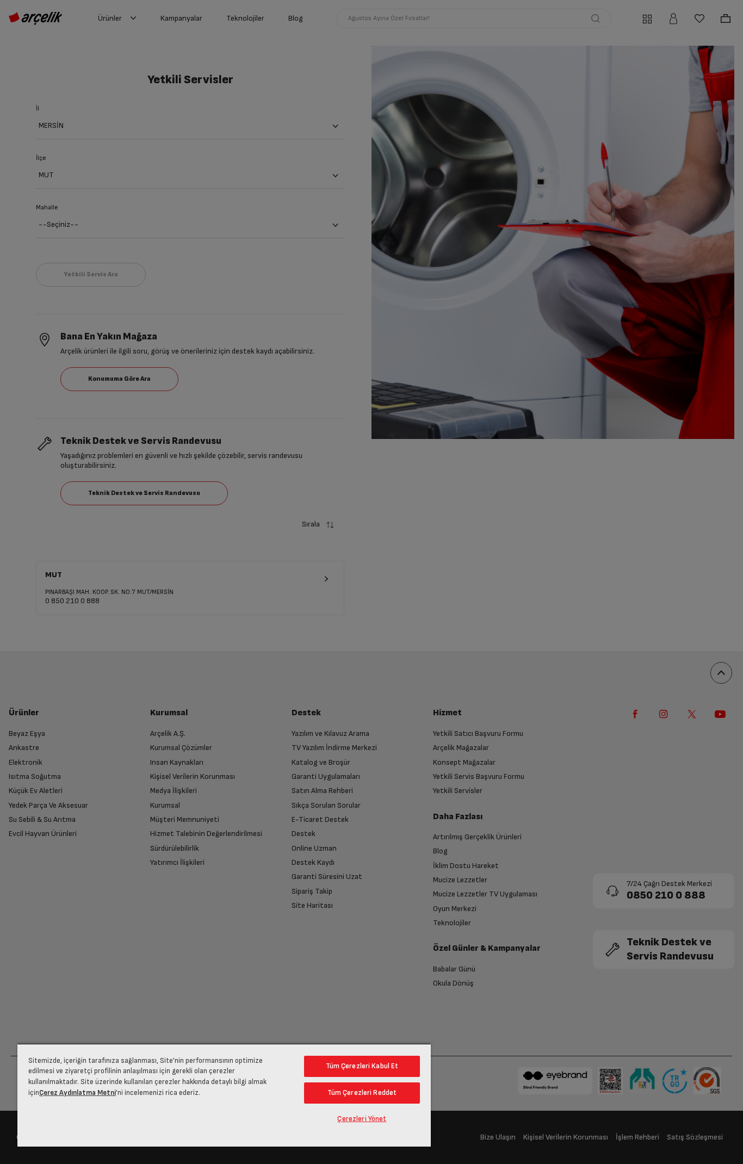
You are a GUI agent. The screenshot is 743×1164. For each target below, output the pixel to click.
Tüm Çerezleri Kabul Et (362, 1066)
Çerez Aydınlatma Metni (77, 1092)
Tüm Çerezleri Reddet (362, 1092)
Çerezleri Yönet (361, 1119)
